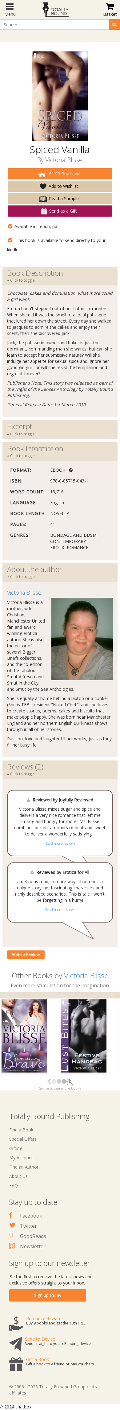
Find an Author (23, 1167)
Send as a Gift (63, 211)
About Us (18, 1176)
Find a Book (21, 1130)
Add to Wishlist (63, 186)
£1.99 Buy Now (64, 174)
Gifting (15, 1148)
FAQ (13, 1185)
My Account (21, 1158)
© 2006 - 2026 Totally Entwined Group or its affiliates (53, 1390)
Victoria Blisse (63, 160)
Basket (110, 14)
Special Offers (23, 1139)
